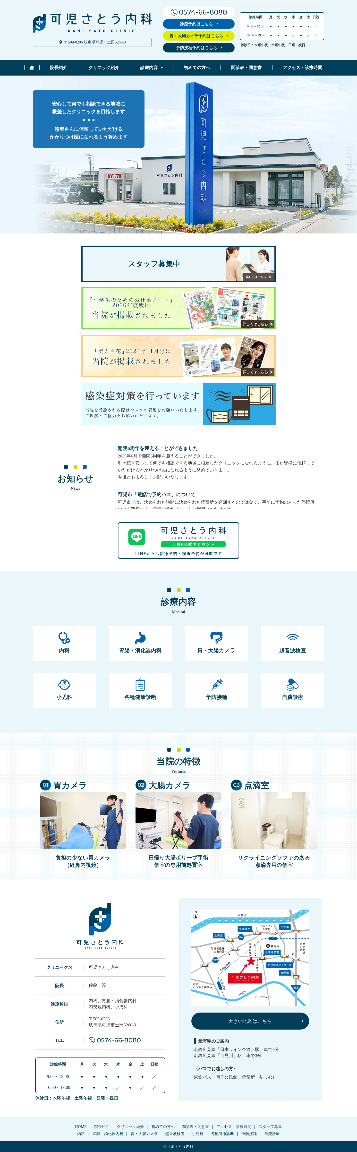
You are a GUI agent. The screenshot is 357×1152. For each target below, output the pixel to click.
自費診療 (292, 697)
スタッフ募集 (270, 1127)
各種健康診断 (140, 697)
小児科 (64, 697)
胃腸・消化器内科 (140, 650)
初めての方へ (197, 67)
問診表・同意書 (246, 67)
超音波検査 (292, 650)
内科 (64, 650)
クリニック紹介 (104, 67)
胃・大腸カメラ (216, 650)
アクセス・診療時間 (302, 67)
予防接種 (216, 697)
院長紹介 (59, 67)
